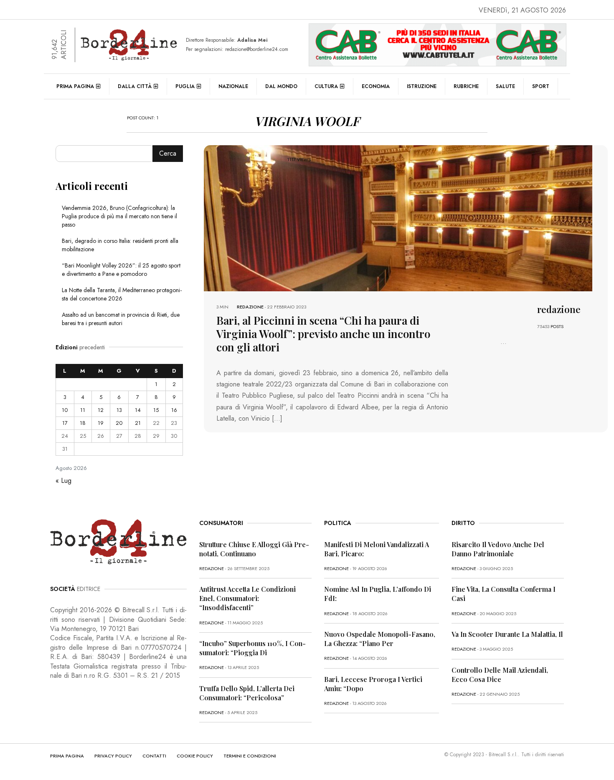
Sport (540, 86)
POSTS (557, 326)
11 (82, 410)
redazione (250, 306)
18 (83, 423)
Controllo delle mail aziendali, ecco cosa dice (500, 675)
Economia (376, 86)
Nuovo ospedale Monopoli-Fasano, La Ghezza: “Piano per (379, 639)
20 (119, 423)
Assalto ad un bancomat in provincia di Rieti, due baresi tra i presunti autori (121, 318)
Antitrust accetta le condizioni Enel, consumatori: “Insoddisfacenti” (247, 598)
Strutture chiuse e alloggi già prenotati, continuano (254, 549)
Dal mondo (281, 86)
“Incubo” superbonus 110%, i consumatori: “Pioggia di (252, 648)
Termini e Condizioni (249, 755)
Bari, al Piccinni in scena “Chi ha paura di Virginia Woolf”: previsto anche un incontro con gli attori (323, 333)
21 (138, 423)
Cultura (326, 86)
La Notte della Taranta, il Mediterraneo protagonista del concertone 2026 (122, 294)
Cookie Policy (195, 755)
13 (119, 410)
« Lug (63, 480)
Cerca (167, 153)
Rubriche (466, 86)
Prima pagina (75, 86)
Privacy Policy (113, 755)
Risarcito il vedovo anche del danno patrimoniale (498, 549)
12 (101, 410)
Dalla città (135, 86)
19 (101, 423)
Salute (505, 86)
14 (138, 410)
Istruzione (421, 86)
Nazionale (233, 86)
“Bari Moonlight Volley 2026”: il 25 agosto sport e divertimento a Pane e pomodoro (121, 269)
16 (174, 410)
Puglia (185, 86)
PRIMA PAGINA (67, 755)
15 (156, 410)
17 (65, 423)
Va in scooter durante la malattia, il (507, 634)
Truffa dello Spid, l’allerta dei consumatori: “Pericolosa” (246, 693)
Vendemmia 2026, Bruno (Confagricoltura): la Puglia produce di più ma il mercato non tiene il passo (119, 216)
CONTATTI (154, 755)
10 (65, 410)
